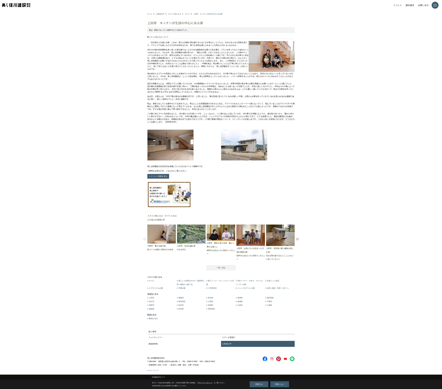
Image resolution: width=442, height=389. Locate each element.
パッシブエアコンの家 (246, 288)
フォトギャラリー (155, 337)
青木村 (210, 298)
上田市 (151, 298)
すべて (151, 281)
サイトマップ (154, 370)
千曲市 (269, 301)
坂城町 (240, 301)
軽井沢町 (182, 301)
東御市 (181, 298)
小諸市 (240, 305)
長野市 (151, 305)
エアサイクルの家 (156, 288)
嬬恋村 (151, 309)
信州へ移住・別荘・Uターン (278, 288)
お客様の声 (226, 343)
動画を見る (153, 318)
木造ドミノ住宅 (273, 281)
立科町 (210, 301)
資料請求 (410, 5)
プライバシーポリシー (205, 383)
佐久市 (151, 301)
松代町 (181, 309)
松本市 (181, 305)
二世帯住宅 (212, 288)
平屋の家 (182, 288)
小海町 (269, 305)
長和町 (240, 298)
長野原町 (211, 309)
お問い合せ (423, 5)
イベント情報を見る (159, 176)
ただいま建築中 (228, 337)
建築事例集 (153, 343)
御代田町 (270, 298)
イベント (397, 5)
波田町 (210, 305)
